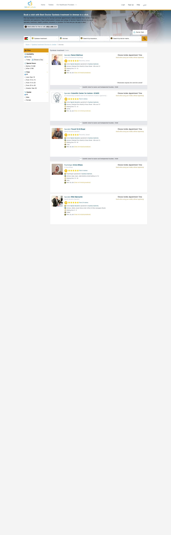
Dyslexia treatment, (93, 64)
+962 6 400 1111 (51, 27)
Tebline (50, 4)
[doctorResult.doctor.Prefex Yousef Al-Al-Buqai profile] (57, 133)
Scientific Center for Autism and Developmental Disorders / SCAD (100, 87)
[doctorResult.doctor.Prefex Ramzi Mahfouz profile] (57, 59)
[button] (67, 5)
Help (138, 5)
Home (43, 4)
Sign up (131, 5)
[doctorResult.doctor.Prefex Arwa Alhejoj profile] (57, 169)
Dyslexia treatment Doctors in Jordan (44, 44)
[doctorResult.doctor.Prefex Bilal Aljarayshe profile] (57, 201)
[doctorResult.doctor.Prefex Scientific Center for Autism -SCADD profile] (57, 97)
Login (123, 5)
